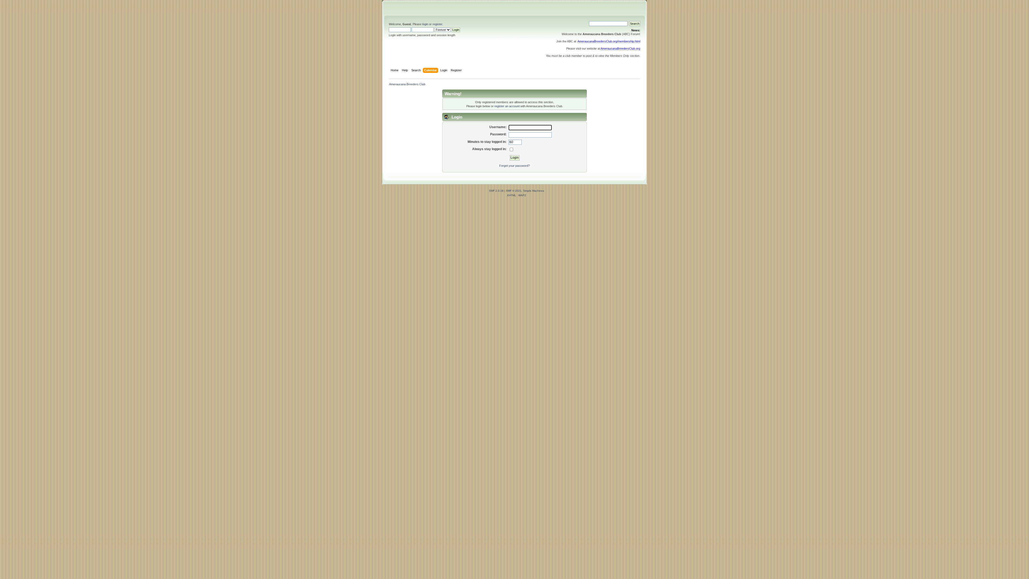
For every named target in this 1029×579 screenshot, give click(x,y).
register (437, 24)
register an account (507, 106)
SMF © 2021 (513, 190)
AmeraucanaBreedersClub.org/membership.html (608, 41)
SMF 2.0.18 (496, 190)
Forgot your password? (514, 165)
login (425, 24)
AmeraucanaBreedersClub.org (620, 48)
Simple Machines (533, 190)
